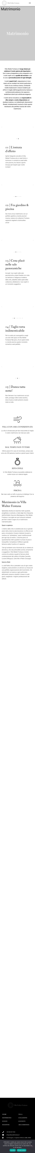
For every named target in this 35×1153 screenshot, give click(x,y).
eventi (4, 1121)
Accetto (12, 1150)
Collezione (22, 1118)
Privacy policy (22, 1150)
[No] (32, 1146)
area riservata (23, 1125)
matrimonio (6, 1118)
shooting (6, 1125)
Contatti (21, 1121)
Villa (20, 1114)
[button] (30, 3)
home (4, 1114)
